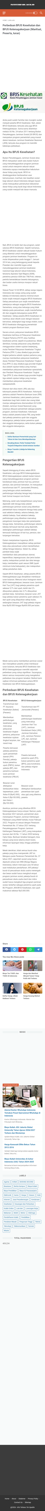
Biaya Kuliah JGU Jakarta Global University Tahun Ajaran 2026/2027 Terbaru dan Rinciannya (19, 1130)
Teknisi (37, 1222)
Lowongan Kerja (32, 1208)
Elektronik (7, 1195)
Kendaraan (35, 1200)
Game (16, 1195)
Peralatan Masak (10, 1222)
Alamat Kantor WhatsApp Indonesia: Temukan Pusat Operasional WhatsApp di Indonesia (22, 1113)
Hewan (31, 1195)
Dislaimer (22, 1499)
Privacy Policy (33, 1499)
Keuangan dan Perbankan (24, 1204)
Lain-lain (19, 1208)
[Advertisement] (22, 60)
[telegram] (38, 949)
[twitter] (14, 949)
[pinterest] (22, 949)
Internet (7, 1200)
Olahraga (31, 1213)
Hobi (39, 1195)
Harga (23, 1195)
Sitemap (28, 1502)
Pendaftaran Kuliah (11, 1217)
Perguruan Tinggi (25, 1222)
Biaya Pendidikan (10, 1191)
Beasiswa (7, 1186)
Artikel (14, 1182)
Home (7, 1499)
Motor (23, 1213)
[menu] (5, 13)
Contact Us (18, 1502)
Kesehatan (8, 1204)
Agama (6, 1182)
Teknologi (7, 1226)
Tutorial (31, 1226)
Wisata (6, 1231)
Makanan (7, 1213)
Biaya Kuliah (32, 1186)
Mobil (16, 1213)
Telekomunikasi (19, 1226)
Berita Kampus (19, 1186)
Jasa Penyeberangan (20, 1200)
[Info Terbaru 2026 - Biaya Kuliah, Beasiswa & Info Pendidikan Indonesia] (22, 5)
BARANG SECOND (26, 1182)
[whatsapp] (30, 949)
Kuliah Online (9, 1208)
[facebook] (7, 949)
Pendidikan (25, 1217)
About (14, 1499)
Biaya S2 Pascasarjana (28, 1191)
